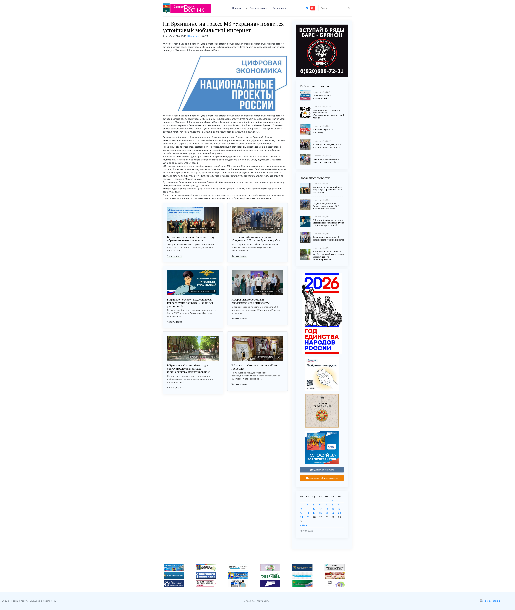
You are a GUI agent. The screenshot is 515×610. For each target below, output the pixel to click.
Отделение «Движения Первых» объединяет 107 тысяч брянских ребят (255, 238)
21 (327, 513)
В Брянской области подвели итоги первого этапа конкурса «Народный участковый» (190, 303)
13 (320, 508)
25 (308, 517)
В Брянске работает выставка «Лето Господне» (254, 367)
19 (314, 513)
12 (314, 508)
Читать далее (174, 255)
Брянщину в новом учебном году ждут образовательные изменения (191, 238)
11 (307, 508)
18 (308, 513)
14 (327, 508)
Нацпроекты (195, 36)
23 (339, 513)
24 (301, 517)
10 (301, 508)
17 (301, 513)
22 (333, 513)
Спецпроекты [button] (257, 8)
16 (339, 508)
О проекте (249, 601)
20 (320, 513)
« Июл (303, 525)
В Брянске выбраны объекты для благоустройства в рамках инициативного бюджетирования (188, 369)
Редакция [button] (278, 8)
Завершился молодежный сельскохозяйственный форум (250, 301)
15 (333, 508)
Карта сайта (263, 601)
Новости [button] (237, 8)
